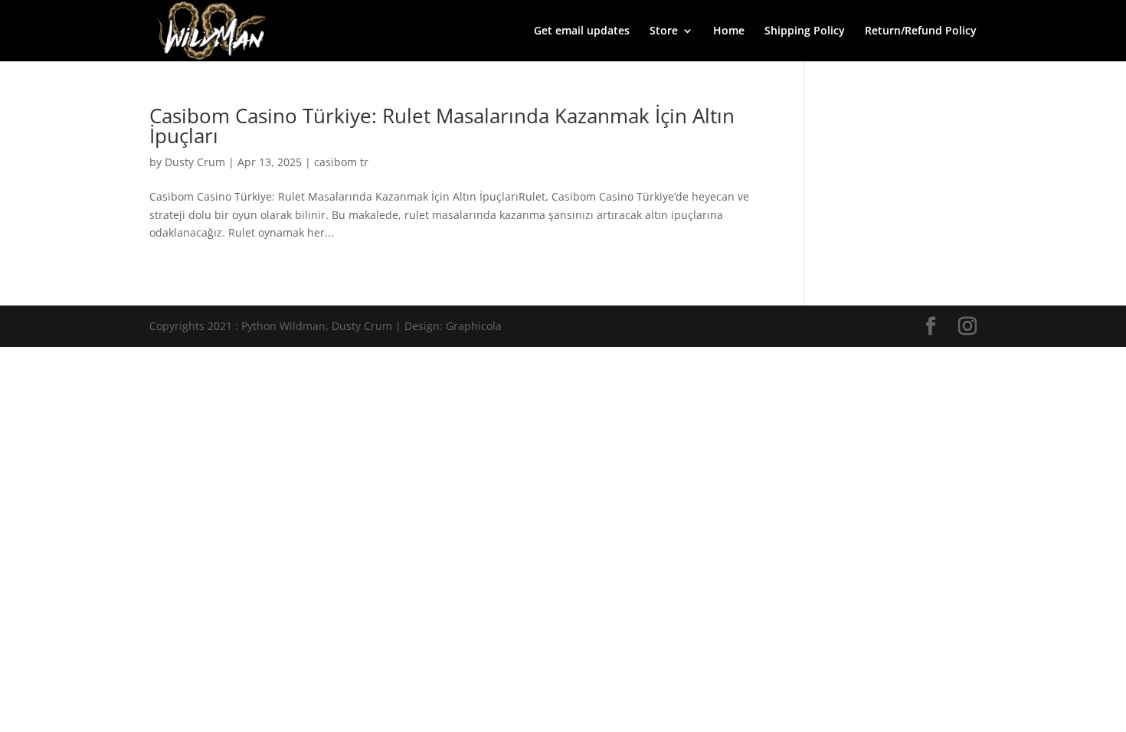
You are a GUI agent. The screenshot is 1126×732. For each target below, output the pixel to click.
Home (729, 31)
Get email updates (582, 31)
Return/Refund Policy (921, 31)
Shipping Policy (804, 31)
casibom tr (341, 162)
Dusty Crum (195, 162)
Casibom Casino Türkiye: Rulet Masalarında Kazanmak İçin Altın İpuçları (442, 125)
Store (664, 31)
